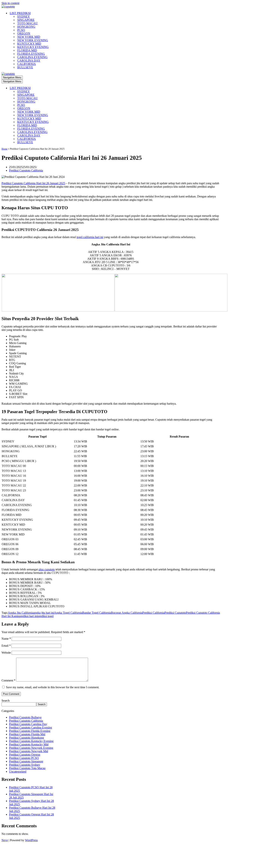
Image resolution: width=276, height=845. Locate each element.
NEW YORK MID (28, 36)
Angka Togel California (68, 612)
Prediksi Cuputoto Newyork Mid (28, 751)
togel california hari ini (90, 237)
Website (6, 652)
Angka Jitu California (20, 612)
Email (6, 645)
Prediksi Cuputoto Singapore (26, 761)
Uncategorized (17, 771)
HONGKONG (26, 26)
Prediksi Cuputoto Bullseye (25, 717)
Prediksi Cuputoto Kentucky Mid (28, 744)
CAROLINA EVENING (32, 57)
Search (6, 700)
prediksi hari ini (28, 616)
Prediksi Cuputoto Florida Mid (27, 734)
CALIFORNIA (26, 63)
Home (5, 148)
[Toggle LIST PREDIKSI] (67, 88)
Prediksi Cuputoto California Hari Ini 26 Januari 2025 (33, 183)
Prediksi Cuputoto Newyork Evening (31, 747)
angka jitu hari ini (43, 612)
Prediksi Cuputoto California (26, 170)
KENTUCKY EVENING (33, 47)
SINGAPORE (26, 19)
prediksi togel (46, 616)
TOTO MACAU (27, 23)
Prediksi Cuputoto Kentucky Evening (31, 741)
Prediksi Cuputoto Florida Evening (29, 730)
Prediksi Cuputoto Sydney (24, 764)
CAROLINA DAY (28, 60)
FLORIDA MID (27, 50)
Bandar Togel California (96, 612)
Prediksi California (153, 612)
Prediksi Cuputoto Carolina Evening (30, 727)
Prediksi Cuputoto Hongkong (26, 737)
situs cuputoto (46, 569)
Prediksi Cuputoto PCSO (24, 758)
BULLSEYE (25, 67)
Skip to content (10, 3)
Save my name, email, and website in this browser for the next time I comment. (52, 687)
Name (6, 638)
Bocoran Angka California (126, 612)
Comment (8, 680)
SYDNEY (23, 16)
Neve (5, 840)
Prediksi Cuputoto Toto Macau (27, 768)
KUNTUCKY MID (29, 43)
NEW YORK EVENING (32, 40)
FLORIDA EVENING (31, 53)
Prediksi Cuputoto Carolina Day (28, 724)
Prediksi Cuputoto (175, 612)
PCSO (21, 30)
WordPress (31, 840)
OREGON (23, 33)
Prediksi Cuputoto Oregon (24, 754)
